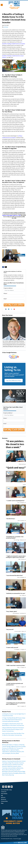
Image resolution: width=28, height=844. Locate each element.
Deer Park (4, 764)
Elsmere (19, 746)
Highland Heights (14, 750)
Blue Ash (19, 761)
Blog (2, 803)
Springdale (16, 773)
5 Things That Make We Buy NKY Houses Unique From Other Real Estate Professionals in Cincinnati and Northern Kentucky (13, 719)
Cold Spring (21, 745)
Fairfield (15, 764)
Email (5, 299)
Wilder (17, 753)
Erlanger (23, 746)
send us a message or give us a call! (11, 215)
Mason (3, 770)
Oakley (15, 771)
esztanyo (6, 27)
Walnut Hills (22, 773)
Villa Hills (13, 753)
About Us (3, 797)
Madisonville (20, 768)
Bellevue (4, 745)
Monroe (8, 770)
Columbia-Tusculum (19, 763)
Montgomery (13, 770)
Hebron (8, 750)
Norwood (11, 771)
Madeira (14, 768)
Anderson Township (7, 761)
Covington (15, 745)
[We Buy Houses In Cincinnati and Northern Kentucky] (14, 356)
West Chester (5, 775)
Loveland (10, 768)
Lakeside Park (13, 751)
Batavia (14, 761)
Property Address (8, 288)
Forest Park (20, 764)
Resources (3, 799)
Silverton (10, 773)
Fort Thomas (17, 748)
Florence (4, 748)
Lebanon (15, 766)
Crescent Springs (6, 746)
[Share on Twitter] (6, 267)
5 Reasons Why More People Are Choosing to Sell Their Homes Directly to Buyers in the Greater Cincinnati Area (13, 729)
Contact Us (3, 791)
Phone (6, 293)
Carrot (19, 838)
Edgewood (13, 746)
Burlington (9, 745)
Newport (19, 751)
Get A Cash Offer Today (6, 789)
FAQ (2, 795)
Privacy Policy (4, 801)
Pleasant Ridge (21, 771)
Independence (5, 751)
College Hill (10, 763)
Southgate (7, 753)
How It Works (4, 793)
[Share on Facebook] (3, 267)
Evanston (9, 764)
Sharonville (5, 773)
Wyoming (11, 775)
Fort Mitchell (10, 748)
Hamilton (4, 766)
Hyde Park (9, 766)
